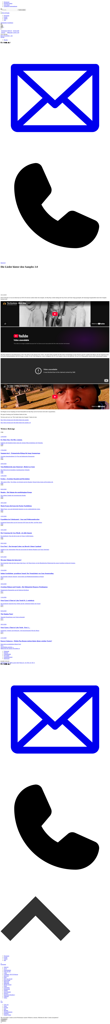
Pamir (5, 986)
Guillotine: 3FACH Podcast (11, 974)
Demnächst (4, 30)
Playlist (6, 40)
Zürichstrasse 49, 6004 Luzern (8, 662)
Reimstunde (7, 989)
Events (5, 17)
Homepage (6, 2)
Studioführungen (8, 657)
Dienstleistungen (8, 1012)
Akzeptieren (4, 1019)
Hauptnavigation (8, 3)
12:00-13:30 (16, 32)
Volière (5, 18)
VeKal (5, 997)
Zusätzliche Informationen (10, 6)
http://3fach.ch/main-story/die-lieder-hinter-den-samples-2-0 (16, 422)
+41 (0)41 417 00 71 (29, 662)
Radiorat (6, 652)
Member (6, 1010)
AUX (5, 968)
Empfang (6, 1013)
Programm (6, 15)
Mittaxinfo (10, 32)
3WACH (9, 30)
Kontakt (6, 1007)
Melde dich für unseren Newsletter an (10, 648)
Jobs (5, 1009)
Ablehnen (3, 1020)
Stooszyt (6, 993)
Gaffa (5, 973)
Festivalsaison (7, 970)
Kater (5, 977)
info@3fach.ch (20, 662)
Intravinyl (3, 262)
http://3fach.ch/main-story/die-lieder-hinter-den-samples (15, 420)
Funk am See (7, 971)
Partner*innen (7, 1015)
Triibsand (6, 996)
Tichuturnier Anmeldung (7, 22)
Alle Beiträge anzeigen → (7, 647)
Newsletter (6, 655)
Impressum (6, 658)
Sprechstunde (7, 992)
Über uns (6, 1004)
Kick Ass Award (8, 979)
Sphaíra (6, 990)
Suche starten (22, 9)
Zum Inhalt (7, 5)
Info (5, 20)
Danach (3, 32)
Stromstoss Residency (9, 995)
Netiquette (6, 651)
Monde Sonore (7, 984)
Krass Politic (7, 980)
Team (5, 1006)
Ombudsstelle (7, 654)
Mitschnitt (6, 981)
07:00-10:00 (16, 30)
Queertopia (7, 987)
